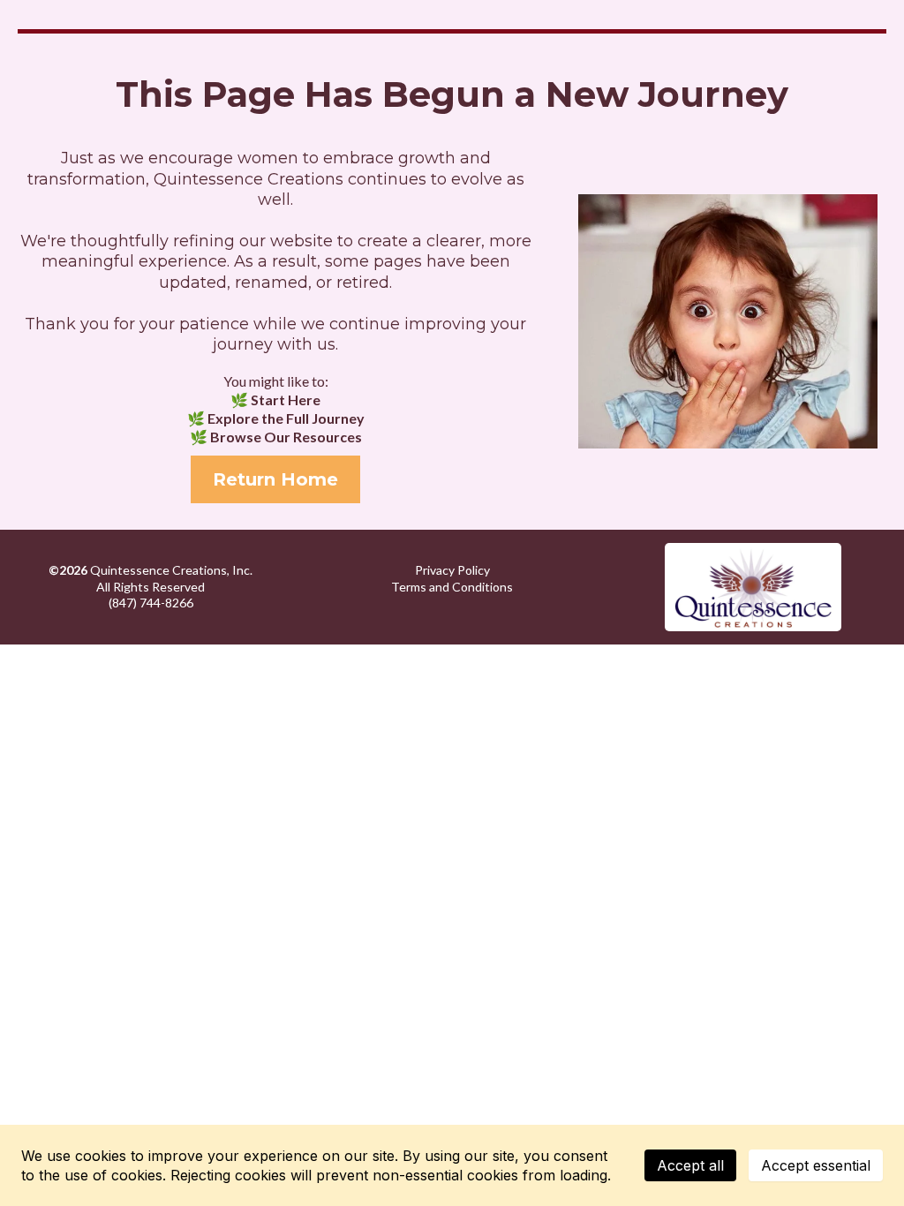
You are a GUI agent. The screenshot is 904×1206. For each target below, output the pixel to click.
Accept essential (815, 1165)
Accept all (690, 1165)
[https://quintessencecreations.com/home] (753, 587)
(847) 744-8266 (151, 602)
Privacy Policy (452, 569)
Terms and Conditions (452, 586)
